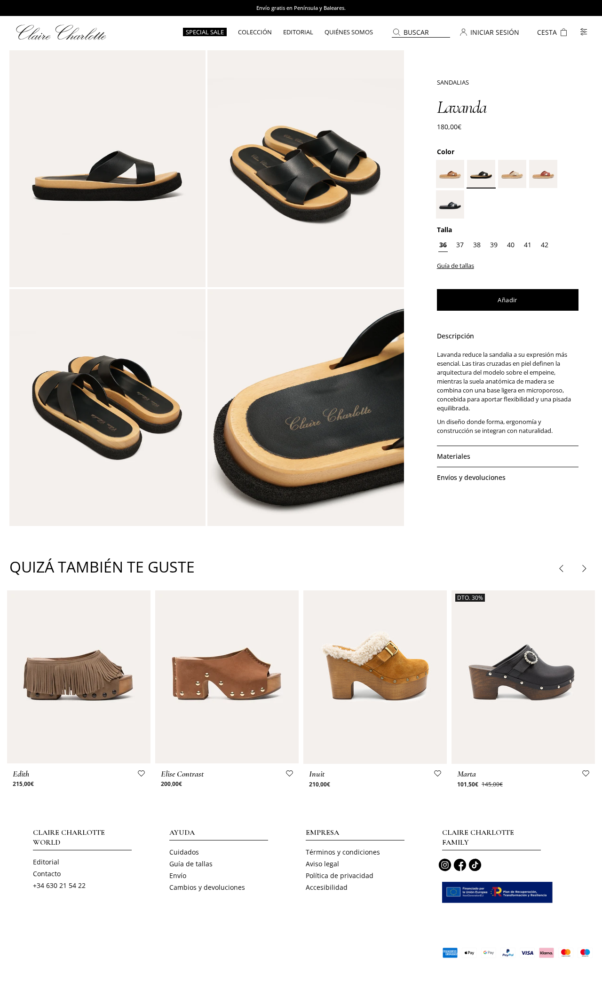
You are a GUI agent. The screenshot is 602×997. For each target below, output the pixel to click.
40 (511, 244)
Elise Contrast (182, 774)
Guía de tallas (191, 863)
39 (494, 244)
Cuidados (184, 852)
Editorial (46, 861)
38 (477, 244)
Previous (561, 568)
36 (443, 244)
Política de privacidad (339, 875)
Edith (21, 774)
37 (460, 244)
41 (527, 244)
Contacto (47, 873)
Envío (177, 875)
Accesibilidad (327, 887)
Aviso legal (322, 863)
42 (544, 244)
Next (584, 568)
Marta (466, 774)
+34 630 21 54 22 (59, 885)
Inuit (317, 774)
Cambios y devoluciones (207, 887)
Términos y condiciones (343, 852)
